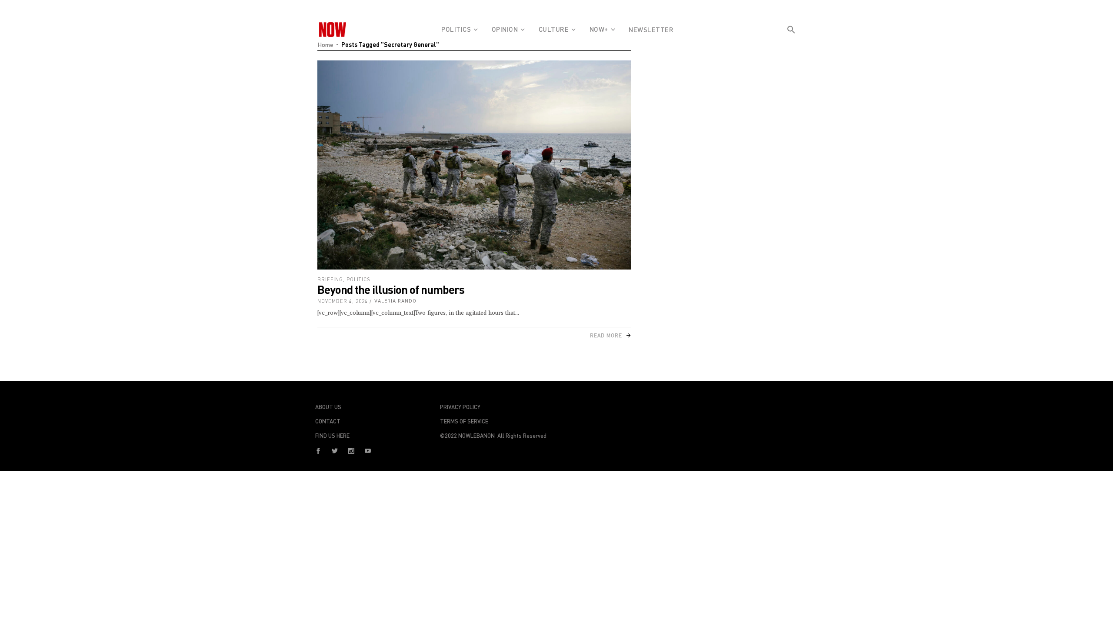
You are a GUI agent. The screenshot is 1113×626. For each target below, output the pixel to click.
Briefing (330, 279)
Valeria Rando (395, 301)
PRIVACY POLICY (460, 406)
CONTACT (327, 421)
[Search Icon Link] (791, 45)
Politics (358, 279)
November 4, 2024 (342, 301)
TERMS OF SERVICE (464, 421)
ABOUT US (328, 406)
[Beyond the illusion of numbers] (474, 165)
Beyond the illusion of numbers (390, 289)
